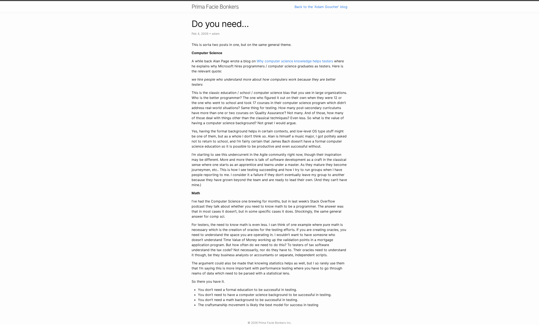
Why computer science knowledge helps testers (295, 61)
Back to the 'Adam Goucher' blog (321, 7)
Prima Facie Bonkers (215, 6)
